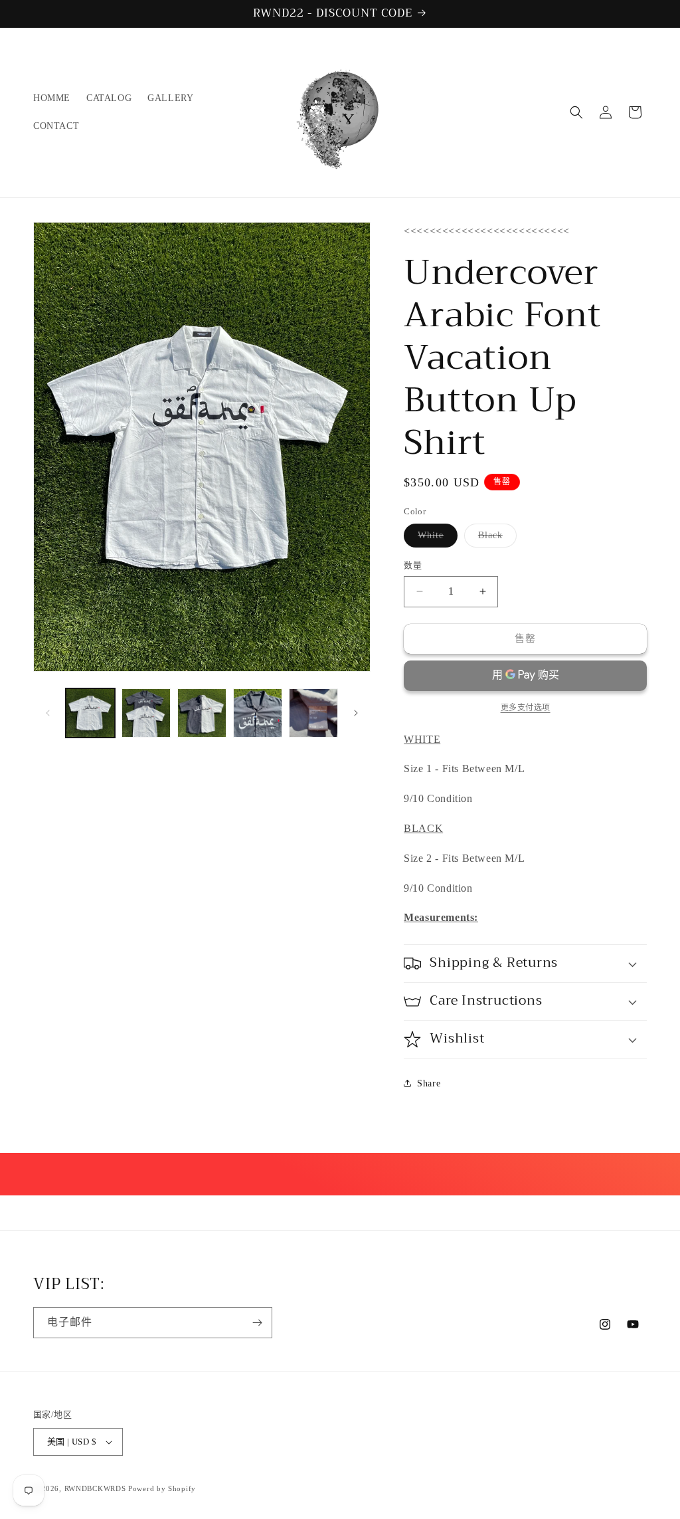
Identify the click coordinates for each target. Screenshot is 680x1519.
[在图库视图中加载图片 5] (257, 713)
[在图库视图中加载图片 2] (146, 713)
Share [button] (428, 1083)
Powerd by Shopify (162, 1488)
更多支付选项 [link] (526, 707)
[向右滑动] (356, 713)
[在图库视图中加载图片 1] (90, 713)
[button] (576, 112)
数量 (413, 565)
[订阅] (257, 1322)
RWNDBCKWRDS (95, 1488)
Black (495, 539)
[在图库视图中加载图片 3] (201, 713)
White (435, 539)
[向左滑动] (47, 713)
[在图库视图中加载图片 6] (313, 713)
